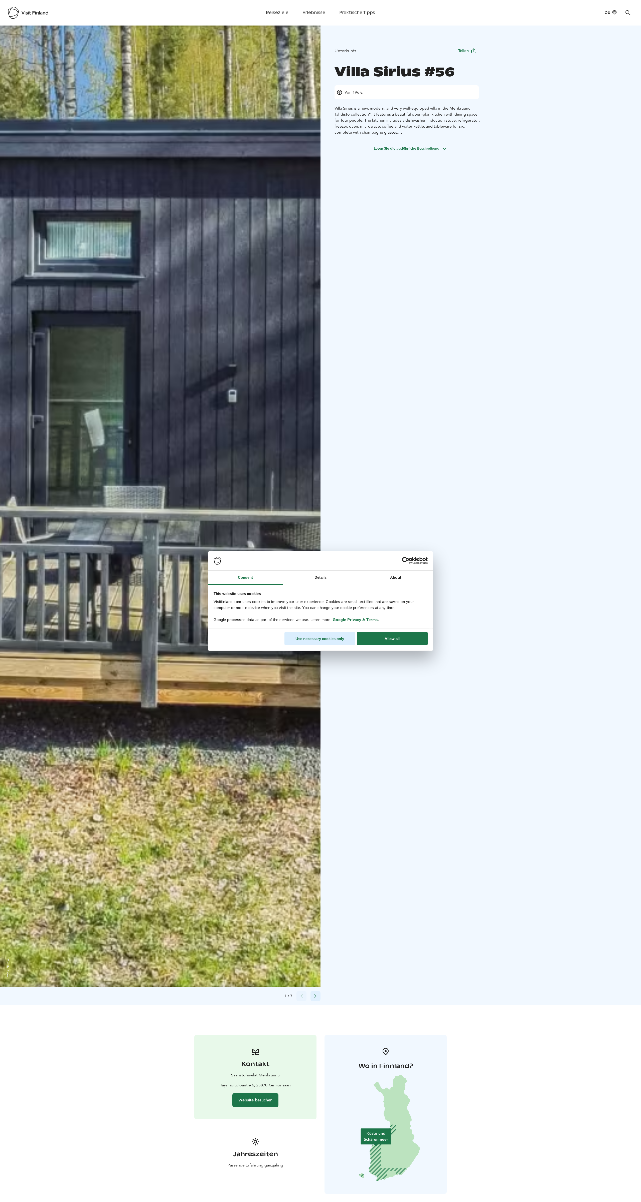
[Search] (628, 13)
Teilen (463, 50)
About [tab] (395, 577)
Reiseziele (277, 12)
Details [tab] (320, 577)
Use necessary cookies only (319, 639)
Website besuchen (255, 1100)
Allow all (392, 639)
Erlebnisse (313, 12)
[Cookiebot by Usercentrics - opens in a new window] (406, 560)
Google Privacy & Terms (355, 619)
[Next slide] (315, 996)
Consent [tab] (245, 577)
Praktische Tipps (357, 12)
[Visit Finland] (28, 13)
